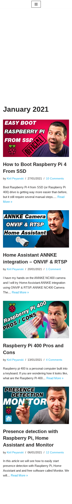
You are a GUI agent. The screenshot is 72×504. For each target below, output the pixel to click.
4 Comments (54, 359)
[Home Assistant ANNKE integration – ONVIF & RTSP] (36, 229)
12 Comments (55, 452)
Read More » (20, 292)
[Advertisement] (36, 63)
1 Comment (53, 269)
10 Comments (55, 178)
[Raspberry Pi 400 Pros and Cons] (36, 319)
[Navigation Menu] (36, 4)
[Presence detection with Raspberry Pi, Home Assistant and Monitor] (36, 405)
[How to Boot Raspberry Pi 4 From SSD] (36, 138)
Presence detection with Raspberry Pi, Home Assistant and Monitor (30, 438)
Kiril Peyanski (15, 178)
